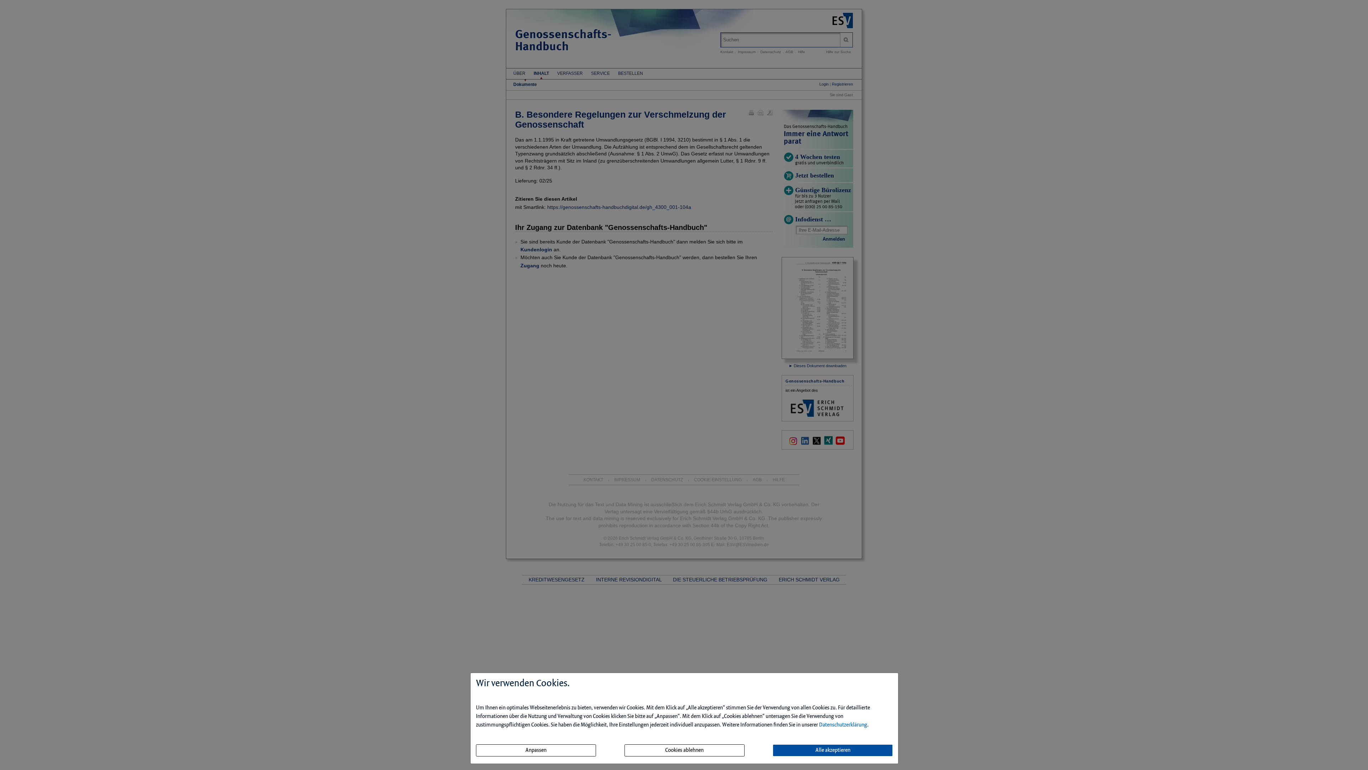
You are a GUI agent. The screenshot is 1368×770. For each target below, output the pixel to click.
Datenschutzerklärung (843, 725)
